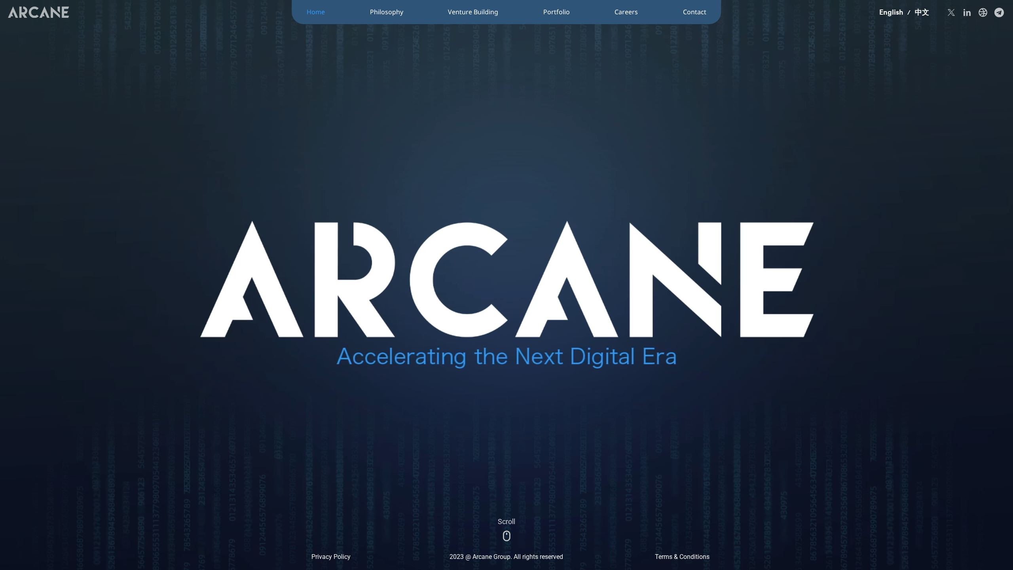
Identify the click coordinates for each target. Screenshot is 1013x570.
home (316, 12)
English (891, 12)
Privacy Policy (331, 556)
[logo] (38, 12)
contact (694, 12)
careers (626, 12)
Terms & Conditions (682, 556)
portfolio (556, 12)
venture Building (473, 12)
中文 (922, 12)
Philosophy (386, 12)
